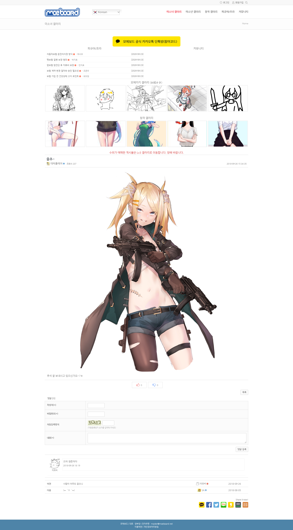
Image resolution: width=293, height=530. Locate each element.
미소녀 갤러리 (174, 11)
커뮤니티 (243, 11)
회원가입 (239, 2)
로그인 (226, 2)
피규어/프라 (228, 11)
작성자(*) (51, 405)
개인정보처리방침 (151, 527)
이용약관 (138, 527)
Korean (102, 12)
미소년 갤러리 (193, 11)
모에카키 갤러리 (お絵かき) (146, 82)
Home (245, 23)
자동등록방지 (53, 424)
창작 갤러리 (211, 11)
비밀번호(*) (52, 413)
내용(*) (50, 437)
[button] (48, 163)
